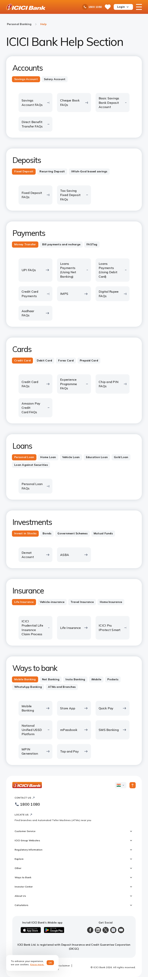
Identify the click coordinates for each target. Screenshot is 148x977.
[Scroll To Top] (133, 785)
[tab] (26, 79)
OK (50, 962)
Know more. (37, 964)
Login (121, 6)
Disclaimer (63, 965)
